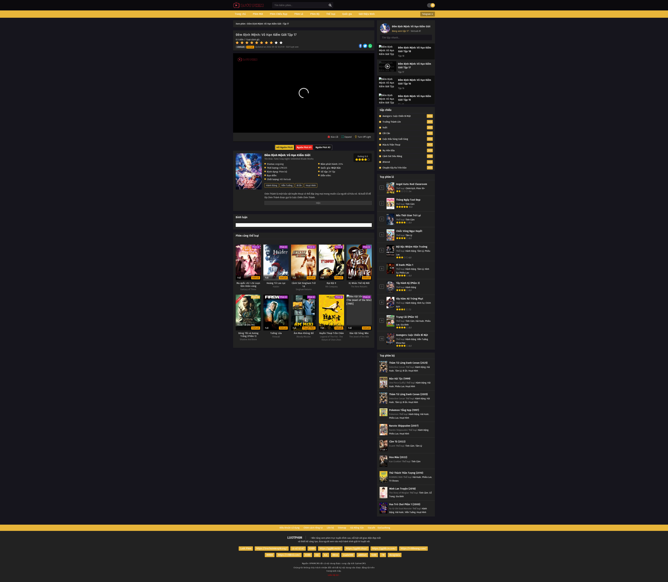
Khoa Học (400, 343)
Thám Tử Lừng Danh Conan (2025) (408, 362)
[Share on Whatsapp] (370, 46)
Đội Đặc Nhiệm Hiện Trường (411, 246)
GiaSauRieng (383, 527)
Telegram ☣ (427, 14)
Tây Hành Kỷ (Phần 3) (408, 283)
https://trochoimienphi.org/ (271, 548)
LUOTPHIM (294, 538)
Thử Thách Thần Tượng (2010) (406, 472)
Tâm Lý (408, 235)
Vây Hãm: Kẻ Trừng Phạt (409, 298)
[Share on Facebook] (361, 46)
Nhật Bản (336, 168)
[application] (303, 93)
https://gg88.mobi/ (330, 548)
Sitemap (342, 527)
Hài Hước (420, 321)
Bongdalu (394, 554)
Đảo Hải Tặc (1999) (399, 378)
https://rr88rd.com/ (289, 554)
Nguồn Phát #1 (304, 147)
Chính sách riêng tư (313, 527)
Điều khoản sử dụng (290, 527)
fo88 (373, 554)
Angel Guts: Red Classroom (411, 184)
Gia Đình (405, 324)
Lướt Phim (245, 548)
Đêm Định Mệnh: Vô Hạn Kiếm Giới (411, 26)
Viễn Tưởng (287, 185)
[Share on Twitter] (365, 46)
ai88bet (362, 554)
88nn (335, 554)
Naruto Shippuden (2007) (403, 425)
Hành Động (271, 185)
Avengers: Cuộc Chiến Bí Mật (412, 335)
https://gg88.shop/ (356, 548)
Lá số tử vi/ (298, 548)
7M (382, 554)
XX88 (312, 548)
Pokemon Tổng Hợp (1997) (404, 410)
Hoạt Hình (311, 185)
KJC (317, 554)
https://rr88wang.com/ (413, 548)
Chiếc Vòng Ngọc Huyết (409, 231)
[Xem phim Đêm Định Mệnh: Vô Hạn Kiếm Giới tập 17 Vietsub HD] (247, 8)
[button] (303, 93)
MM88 (269, 554)
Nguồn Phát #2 (323, 147)
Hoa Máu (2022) (398, 457)
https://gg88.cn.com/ (384, 548)
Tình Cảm (410, 204)
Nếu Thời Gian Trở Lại (408, 215)
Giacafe (371, 527)
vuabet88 (348, 554)
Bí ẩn (299, 185)
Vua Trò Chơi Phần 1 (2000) (404, 504)
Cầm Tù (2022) (397, 441)
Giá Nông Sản (357, 527)
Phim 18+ (420, 188)
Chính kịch (410, 188)
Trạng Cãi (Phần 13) (407, 317)
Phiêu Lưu (404, 272)
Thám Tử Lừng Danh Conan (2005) (408, 394)
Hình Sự (420, 303)
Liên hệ (330, 527)
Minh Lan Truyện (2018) (402, 488)
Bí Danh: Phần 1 (404, 265)
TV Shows (394, 480)
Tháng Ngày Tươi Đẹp (408, 199)
